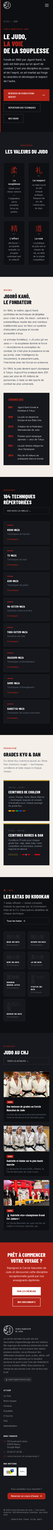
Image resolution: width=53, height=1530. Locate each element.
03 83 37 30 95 (14, 1452)
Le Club (7, 1396)
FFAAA (26, 1519)
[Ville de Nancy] (22, 1471)
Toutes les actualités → (18, 1061)
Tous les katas (14, 921)
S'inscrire (8, 1416)
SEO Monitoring (19, 1512)
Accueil (7, 21)
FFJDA (19, 1519)
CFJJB (33, 1519)
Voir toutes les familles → (19, 511)
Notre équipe (10, 1401)
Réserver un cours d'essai (24, 1496)
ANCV (39, 1519)
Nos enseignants (26, 1302)
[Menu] (46, 5)
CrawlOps (33, 1512)
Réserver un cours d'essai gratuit (21, 95)
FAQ (6, 1421)
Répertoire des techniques (21, 107)
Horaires (8, 1406)
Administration (10, 1426)
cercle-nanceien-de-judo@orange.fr (23, 1456)
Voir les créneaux (26, 1291)
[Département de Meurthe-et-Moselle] (10, 1471)
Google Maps (13, 1447)
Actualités (8, 1411)
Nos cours (13, 118)
